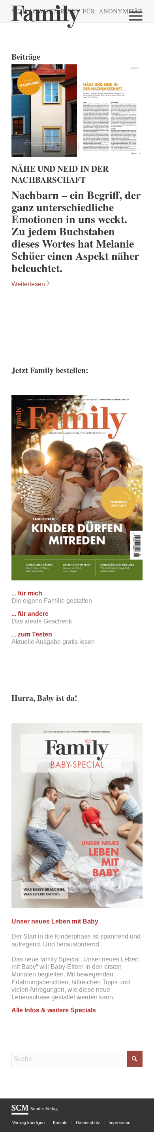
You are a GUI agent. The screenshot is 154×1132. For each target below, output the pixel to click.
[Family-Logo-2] (63, 16)
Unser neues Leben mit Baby (54, 921)
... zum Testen (31, 634)
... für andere (30, 613)
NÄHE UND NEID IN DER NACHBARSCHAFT (60, 174)
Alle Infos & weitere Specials (53, 1010)
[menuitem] (132, 16)
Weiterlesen (28, 284)
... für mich (26, 593)
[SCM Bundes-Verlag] (34, 1113)
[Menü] (132, 16)
